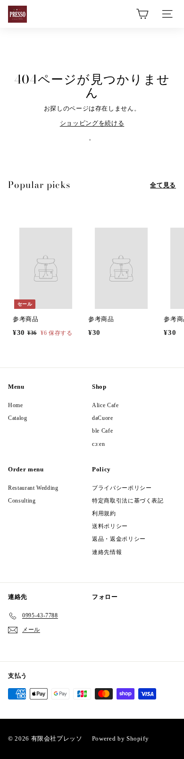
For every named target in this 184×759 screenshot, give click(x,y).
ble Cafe (102, 430)
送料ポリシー (110, 526)
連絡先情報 (107, 552)
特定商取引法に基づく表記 (128, 500)
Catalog (17, 418)
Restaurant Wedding (33, 488)
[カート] (142, 14)
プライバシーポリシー (122, 488)
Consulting (22, 500)
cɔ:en (98, 444)
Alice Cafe (105, 405)
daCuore (102, 418)
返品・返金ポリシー (119, 539)
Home (15, 405)
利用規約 (104, 513)
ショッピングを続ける (92, 123)
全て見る (163, 184)
